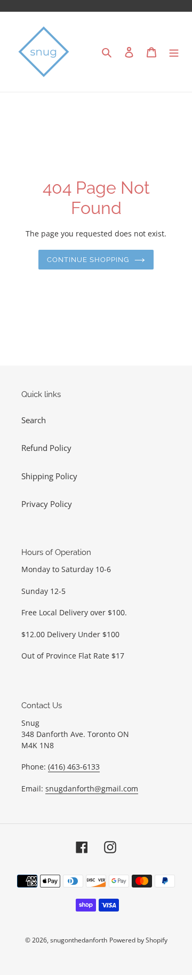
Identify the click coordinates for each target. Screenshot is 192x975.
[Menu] (174, 52)
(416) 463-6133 (74, 767)
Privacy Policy (46, 503)
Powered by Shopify (138, 940)
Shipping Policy (49, 476)
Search (33, 420)
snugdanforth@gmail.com (91, 788)
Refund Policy (46, 447)
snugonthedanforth (78, 940)
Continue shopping (88, 260)
